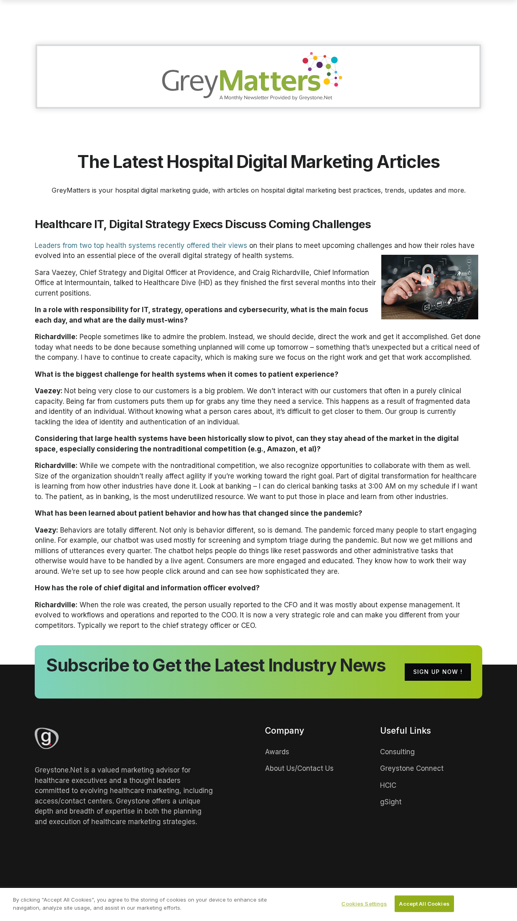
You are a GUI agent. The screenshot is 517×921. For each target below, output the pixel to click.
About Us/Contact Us (299, 768)
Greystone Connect (411, 768)
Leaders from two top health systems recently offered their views (141, 245)
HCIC (388, 785)
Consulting (397, 752)
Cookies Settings (364, 903)
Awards (277, 752)
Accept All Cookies (424, 903)
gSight (390, 802)
